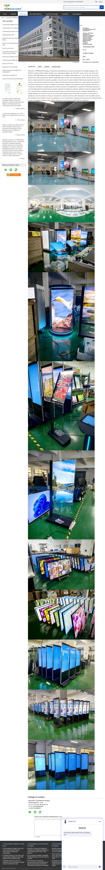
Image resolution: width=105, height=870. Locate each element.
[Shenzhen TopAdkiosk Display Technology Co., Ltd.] (12, 7)
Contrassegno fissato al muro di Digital (13, 31)
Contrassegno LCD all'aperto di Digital (13, 28)
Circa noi (23, 14)
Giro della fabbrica (36, 14)
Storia (40, 66)
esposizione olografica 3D (9, 75)
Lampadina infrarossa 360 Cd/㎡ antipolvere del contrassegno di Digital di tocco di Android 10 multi (13, 862)
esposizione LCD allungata (10, 67)
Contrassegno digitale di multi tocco (12, 24)
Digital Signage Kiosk (8, 35)
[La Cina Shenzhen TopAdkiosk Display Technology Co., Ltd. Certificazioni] (7, 88)
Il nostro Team (56, 66)
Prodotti (13, 14)
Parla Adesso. (77, 14)
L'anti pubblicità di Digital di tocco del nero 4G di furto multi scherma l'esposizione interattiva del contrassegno (13, 851)
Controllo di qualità (52, 14)
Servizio (46, 66)
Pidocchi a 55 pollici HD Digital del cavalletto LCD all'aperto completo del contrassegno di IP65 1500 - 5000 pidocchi (38, 851)
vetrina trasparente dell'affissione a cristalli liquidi (12, 71)
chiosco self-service (7, 63)
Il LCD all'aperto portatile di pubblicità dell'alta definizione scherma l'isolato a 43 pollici (38, 857)
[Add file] (64, 866)
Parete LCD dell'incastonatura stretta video (12, 44)
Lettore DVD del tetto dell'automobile (12, 78)
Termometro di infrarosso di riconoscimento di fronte (10, 52)
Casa (5, 14)
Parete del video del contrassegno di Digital (12, 39)
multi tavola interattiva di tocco (10, 56)
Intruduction (31, 66)
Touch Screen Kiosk (7, 48)
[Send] (100, 866)
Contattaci (65, 14)
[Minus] (100, 821)
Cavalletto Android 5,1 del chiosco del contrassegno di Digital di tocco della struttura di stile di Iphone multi (13, 857)
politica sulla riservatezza (9, 868)
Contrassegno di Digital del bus (11, 60)
